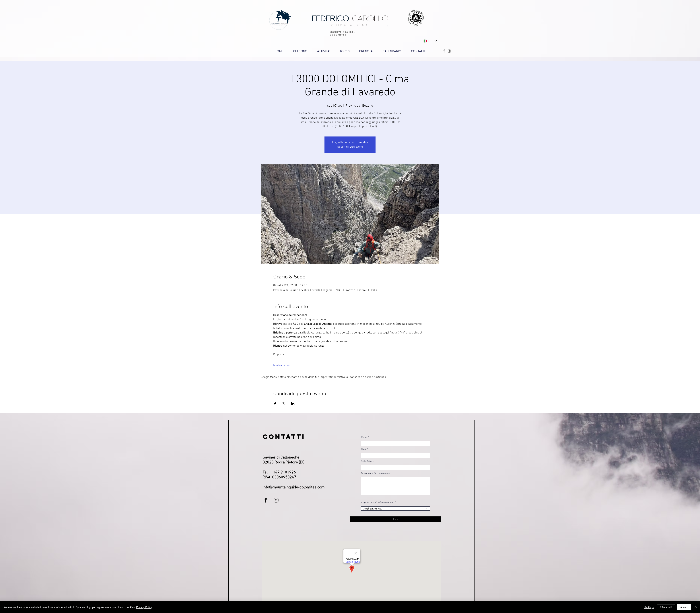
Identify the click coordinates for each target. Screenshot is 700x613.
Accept (684, 607)
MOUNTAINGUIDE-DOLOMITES (342, 33)
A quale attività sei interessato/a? (378, 502)
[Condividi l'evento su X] (284, 403)
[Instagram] (449, 51)
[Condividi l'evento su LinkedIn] (293, 403)
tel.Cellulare (367, 461)
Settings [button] (649, 607)
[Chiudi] (695, 607)
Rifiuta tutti (666, 607)
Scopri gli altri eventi (350, 147)
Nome (364, 437)
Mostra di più (281, 365)
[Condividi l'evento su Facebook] (275, 403)
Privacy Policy (144, 607)
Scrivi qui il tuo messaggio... (376, 473)
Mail (363, 449)
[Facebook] (444, 51)
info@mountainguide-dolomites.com (294, 487)
